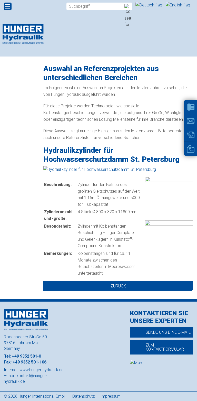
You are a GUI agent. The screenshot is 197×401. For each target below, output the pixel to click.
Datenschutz (83, 396)
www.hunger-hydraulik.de (41, 369)
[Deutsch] (149, 5)
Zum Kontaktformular (164, 347)
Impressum (111, 396)
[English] (177, 5)
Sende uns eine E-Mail (168, 332)
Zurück (118, 286)
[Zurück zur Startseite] (23, 34)
